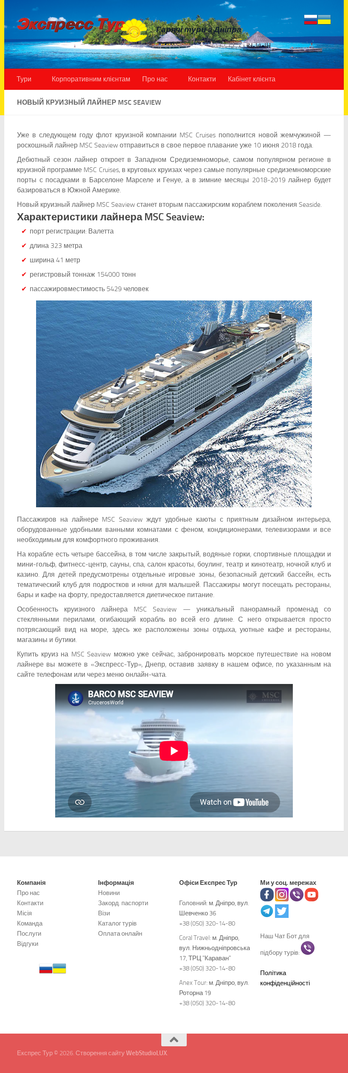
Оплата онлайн (120, 933)
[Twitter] (282, 916)
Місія (24, 913)
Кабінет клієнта (251, 79)
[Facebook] (267, 899)
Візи (104, 913)
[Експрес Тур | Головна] (82, 29)
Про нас (155, 79)
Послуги (29, 933)
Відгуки (27, 944)
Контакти (202, 79)
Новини (109, 893)
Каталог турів (117, 923)
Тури (24, 79)
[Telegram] (267, 916)
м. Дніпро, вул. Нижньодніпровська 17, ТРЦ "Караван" (214, 948)
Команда (29, 923)
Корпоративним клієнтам (91, 79)
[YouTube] (311, 899)
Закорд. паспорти (123, 903)
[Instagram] (282, 899)
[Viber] (296, 899)
